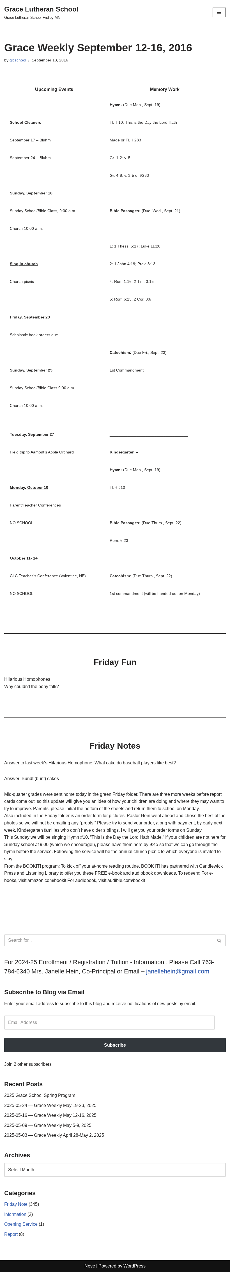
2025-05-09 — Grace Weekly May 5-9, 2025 (47, 1125)
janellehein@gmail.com (177, 971)
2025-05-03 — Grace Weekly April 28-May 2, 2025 (54, 1135)
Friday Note (15, 1204)
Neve (89, 1266)
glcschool (18, 60)
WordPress (134, 1266)
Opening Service (21, 1224)
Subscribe (115, 1045)
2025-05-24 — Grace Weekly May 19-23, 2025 (50, 1105)
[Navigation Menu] (219, 12)
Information (15, 1214)
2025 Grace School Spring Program (39, 1095)
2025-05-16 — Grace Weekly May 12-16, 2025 (50, 1115)
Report (11, 1234)
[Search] (219, 940)
